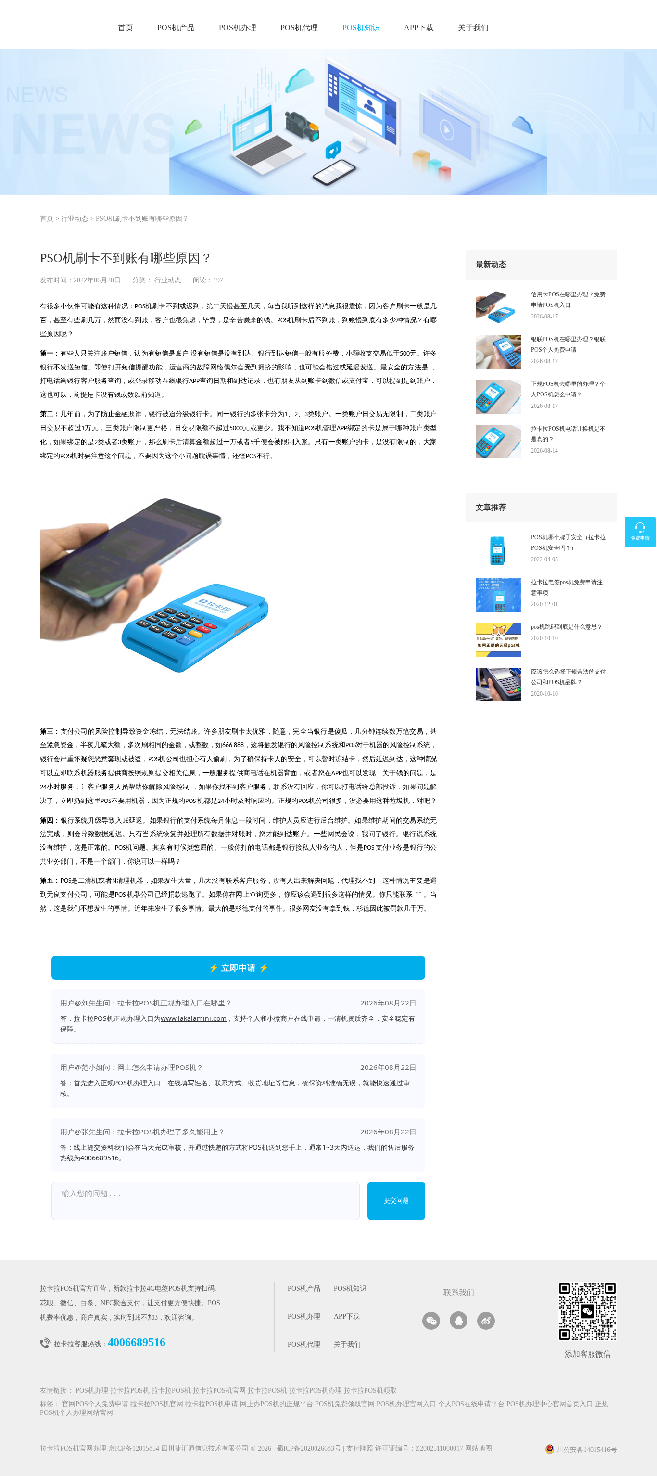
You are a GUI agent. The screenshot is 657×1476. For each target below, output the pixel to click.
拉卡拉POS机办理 (315, 1391)
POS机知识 (361, 28)
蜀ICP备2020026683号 (310, 1448)
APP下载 (419, 28)
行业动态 (74, 219)
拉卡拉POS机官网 (219, 1391)
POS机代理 (299, 28)
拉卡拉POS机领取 (370, 1391)
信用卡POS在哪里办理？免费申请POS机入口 (568, 299)
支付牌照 (358, 1448)
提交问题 (396, 1200)
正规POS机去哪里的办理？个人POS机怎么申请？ (568, 389)
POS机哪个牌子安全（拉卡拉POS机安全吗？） (568, 542)
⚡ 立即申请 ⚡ (238, 967)
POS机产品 (176, 28)
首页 (125, 28)
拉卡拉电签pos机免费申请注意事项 (567, 587)
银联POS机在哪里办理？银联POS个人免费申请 (568, 344)
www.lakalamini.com (194, 1018)
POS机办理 (237, 28)
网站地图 (478, 1448)
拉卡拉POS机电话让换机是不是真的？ (568, 434)
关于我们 (473, 28)
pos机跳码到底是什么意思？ (567, 626)
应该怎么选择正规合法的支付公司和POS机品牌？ (568, 677)
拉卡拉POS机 (130, 1391)
